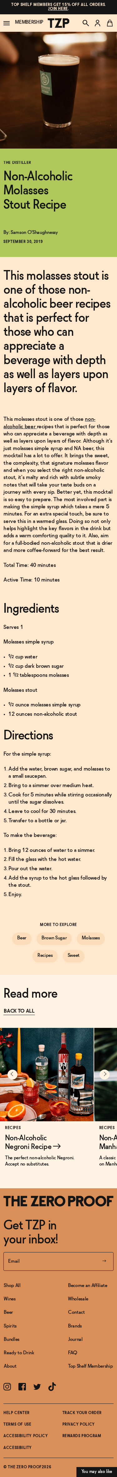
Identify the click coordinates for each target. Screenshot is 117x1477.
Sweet (74, 955)
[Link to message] (58, 7)
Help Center (16, 1413)
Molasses (91, 938)
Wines (9, 1299)
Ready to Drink (19, 1353)
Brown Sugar (54, 938)
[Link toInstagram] (7, 1386)
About (10, 1366)
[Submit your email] (104, 1261)
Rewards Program (81, 1436)
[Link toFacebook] (22, 1386)
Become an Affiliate (87, 1285)
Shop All (12, 1285)
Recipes (45, 955)
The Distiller (17, 163)
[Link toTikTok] (52, 1386)
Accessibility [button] (17, 1448)
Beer (22, 938)
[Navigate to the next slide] (105, 1075)
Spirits (10, 1326)
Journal (75, 1339)
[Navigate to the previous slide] (12, 1075)
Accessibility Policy (25, 1436)
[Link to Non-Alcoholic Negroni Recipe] (47, 1102)
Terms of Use (17, 1425)
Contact (76, 1312)
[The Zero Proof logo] (59, 23)
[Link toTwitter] (37, 1387)
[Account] (97, 23)
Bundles (11, 1339)
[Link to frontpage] (58, 1201)
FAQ (72, 1353)
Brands (75, 1326)
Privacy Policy (78, 1425)
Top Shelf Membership (90, 1366)
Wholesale (78, 1299)
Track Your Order (82, 1413)
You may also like (96, 1472)
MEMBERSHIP (29, 22)
